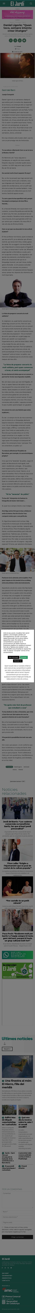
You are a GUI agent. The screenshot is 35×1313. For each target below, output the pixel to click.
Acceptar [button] (24, 657)
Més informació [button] (13, 657)
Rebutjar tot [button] (17, 661)
